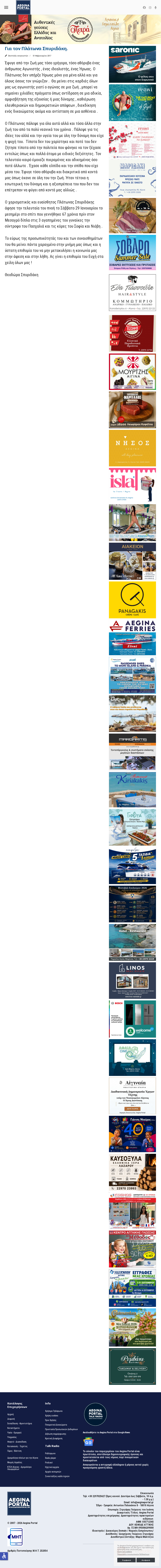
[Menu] (6, 7)
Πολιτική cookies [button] (124, 1552)
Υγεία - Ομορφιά (14, 1433)
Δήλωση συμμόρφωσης (55, 1434)
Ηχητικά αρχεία (52, 1467)
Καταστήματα (13, 1428)
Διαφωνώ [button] (146, 1560)
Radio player (50, 1458)
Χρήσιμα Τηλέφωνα (53, 1411)
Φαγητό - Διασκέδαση (16, 1442)
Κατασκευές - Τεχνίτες (17, 1446)
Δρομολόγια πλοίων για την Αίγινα (22, 1458)
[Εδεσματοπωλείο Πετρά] (80, 29)
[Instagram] (150, 7)
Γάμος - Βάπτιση (14, 1451)
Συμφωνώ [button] (126, 1560)
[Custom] (156, 7)
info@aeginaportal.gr (142, 1502)
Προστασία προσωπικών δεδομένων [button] (133, 1554)
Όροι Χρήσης (50, 1420)
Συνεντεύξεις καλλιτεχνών (57, 1476)
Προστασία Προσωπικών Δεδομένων (61, 1429)
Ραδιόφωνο (50, 1453)
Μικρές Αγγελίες (14, 1462)
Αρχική (10, 1414)
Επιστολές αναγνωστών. (18, 56)
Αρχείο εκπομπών (53, 1472)
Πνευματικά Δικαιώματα (56, 1425)
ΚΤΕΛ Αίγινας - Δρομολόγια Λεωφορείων (19, 1468)
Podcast (49, 1462)
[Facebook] (144, 7)
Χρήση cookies (51, 1415)
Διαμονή (11, 1419)
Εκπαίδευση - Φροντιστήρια (19, 1423)
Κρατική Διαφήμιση (53, 1438)
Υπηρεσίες (12, 1437)
